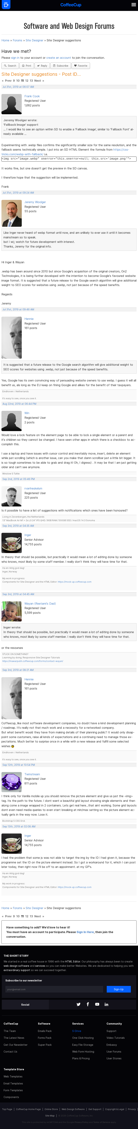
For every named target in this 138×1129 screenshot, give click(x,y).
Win (26, 413)
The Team (10, 1030)
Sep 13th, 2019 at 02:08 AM (19, 826)
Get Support (94, 1109)
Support (111, 1030)
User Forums (114, 1051)
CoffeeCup (11, 1023)
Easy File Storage (82, 1044)
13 (31, 80)
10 (18, 80)
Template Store (14, 1069)
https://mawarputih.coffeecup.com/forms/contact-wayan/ (32, 661)
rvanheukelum (33, 488)
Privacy (132, 1109)
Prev (8, 80)
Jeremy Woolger (35, 202)
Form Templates (13, 1090)
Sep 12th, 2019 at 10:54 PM (19, 764)
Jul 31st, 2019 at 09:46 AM (18, 309)
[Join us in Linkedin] (106, 1005)
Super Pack (45, 1044)
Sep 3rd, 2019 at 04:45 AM (18, 594)
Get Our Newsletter (15, 1044)
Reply (43, 65)
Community (114, 1023)
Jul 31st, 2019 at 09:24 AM (18, 192)
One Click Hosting (83, 1037)
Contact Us (10, 1051)
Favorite (82, 65)
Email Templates (13, 1083)
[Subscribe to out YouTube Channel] (97, 1005)
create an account (58, 57)
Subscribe (61, 65)
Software (44, 1023)
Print (27, 65)
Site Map (50, 1115)
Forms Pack (44, 1037)
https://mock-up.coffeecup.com (74, 581)
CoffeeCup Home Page (28, 1109)
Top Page (7, 1109)
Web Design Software (73, 1109)
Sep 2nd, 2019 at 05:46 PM (19, 479)
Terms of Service (101, 1122)
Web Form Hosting (83, 1051)
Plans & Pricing (81, 1058)
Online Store (51, 1109)
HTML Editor (72, 961)
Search (11, 65)
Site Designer (34, 40)
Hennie (29, 319)
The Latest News (14, 1037)
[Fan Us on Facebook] (88, 1005)
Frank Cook (32, 96)
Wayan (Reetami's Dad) (40, 603)
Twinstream (32, 774)
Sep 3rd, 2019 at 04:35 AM (18, 525)
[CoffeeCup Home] (71, 5)
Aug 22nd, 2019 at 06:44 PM (19, 403)
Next (37, 80)
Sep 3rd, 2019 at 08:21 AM (18, 670)
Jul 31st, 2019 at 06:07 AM (18, 86)
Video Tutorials (116, 1037)
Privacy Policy (81, 1122)
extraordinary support (17, 970)
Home (5, 40)
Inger (27, 535)
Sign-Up (119, 989)
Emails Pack (45, 1030)
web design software (16, 965)
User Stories (114, 1058)
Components (11, 1097)
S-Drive (76, 1030)
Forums (17, 40)
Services (78, 1023)
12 (26, 80)
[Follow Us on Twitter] (78, 1005)
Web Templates (13, 1076)
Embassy (112, 1044)
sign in (15, 57)
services (40, 965)
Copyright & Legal (114, 1109)
